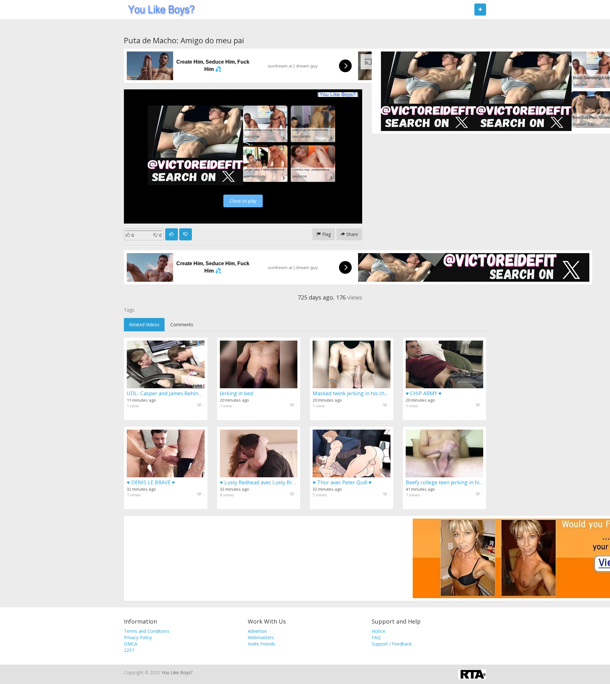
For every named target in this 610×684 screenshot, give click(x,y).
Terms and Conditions (146, 631)
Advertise (257, 631)
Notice (378, 631)
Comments (181, 324)
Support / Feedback (392, 644)
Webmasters (261, 637)
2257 (129, 650)
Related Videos (144, 324)
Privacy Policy (138, 637)
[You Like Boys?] (159, 9)
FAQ (376, 637)
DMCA (130, 644)
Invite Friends (261, 644)
